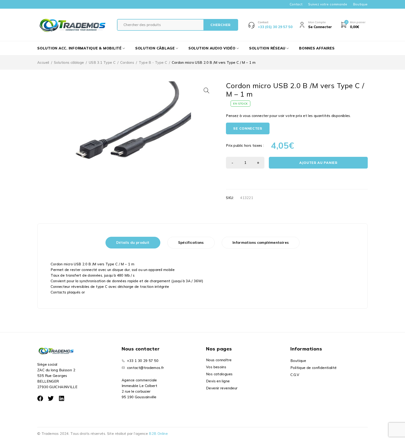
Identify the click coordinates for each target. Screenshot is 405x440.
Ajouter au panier (318, 163)
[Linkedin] (61, 398)
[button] (206, 90)
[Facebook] (40, 398)
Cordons (127, 62)
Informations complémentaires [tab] (260, 242)
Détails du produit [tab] (133, 242)
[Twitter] (51, 398)
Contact (296, 4)
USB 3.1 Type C (102, 62)
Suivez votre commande (327, 4)
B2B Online (158, 433)
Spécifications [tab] (191, 242)
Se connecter (247, 128)
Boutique (360, 4)
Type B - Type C (153, 62)
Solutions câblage (69, 62)
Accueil (43, 62)
